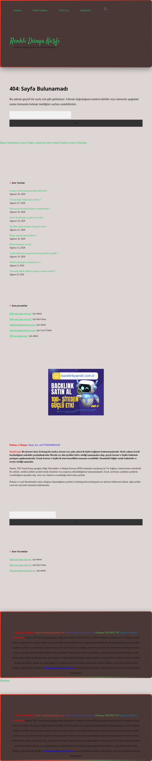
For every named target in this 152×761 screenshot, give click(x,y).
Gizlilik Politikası (40, 10)
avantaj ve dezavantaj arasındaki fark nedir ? (28, 190)
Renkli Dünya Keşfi (35, 41)
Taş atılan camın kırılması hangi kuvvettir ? (28, 226)
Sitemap (82, 142)
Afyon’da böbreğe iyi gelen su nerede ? (26, 217)
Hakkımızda (85, 10)
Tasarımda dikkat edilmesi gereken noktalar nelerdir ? (32, 271)
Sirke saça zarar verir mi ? (20, 313)
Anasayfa (17, 10)
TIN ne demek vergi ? (19, 336)
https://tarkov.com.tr (65, 142)
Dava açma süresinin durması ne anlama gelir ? (29, 208)
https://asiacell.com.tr (40, 142)
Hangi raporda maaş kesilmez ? (23, 235)
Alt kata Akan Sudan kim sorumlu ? (25, 199)
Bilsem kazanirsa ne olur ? (20, 244)
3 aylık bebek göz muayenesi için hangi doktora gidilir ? (33, 253)
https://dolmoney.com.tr (13, 142)
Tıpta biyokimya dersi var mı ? (22, 324)
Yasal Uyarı (64, 10)
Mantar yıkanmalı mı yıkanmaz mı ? (25, 262)
